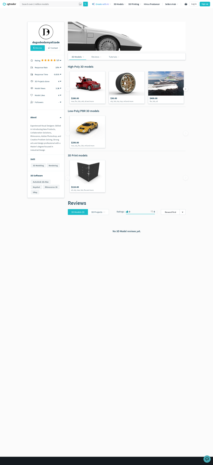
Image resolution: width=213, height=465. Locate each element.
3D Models (77, 212)
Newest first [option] (170, 212)
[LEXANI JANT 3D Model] (126, 87)
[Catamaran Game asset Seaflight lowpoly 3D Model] (166, 87)
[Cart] (186, 4)
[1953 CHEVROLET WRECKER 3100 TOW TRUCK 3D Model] (87, 87)
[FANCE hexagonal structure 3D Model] (87, 176)
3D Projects (98, 212)
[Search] (85, 4)
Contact (54, 48)
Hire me (38, 48)
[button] (80, 4)
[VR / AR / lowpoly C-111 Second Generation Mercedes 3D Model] (87, 132)
